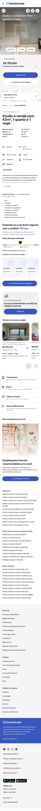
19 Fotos (12, 49)
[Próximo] (36, 366)
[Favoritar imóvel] (33, 11)
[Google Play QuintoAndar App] (9, 780)
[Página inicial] (15, 3)
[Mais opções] (37, 11)
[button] (20, 378)
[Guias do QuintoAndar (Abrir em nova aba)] (12, 749)
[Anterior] (28, 366)
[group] (15, 342)
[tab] (8, 194)
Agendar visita (20, 75)
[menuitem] (5, 105)
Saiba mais (20, 311)
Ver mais (8, 186)
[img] (15, 332)
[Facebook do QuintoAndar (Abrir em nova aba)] (4, 749)
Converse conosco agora (22, 82)
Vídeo (22, 49)
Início (4, 105)
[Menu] (3, 4)
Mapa (32, 49)
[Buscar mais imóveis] (4, 11)
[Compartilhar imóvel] (28, 11)
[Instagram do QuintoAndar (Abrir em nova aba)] (8, 749)
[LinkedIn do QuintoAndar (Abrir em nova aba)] (16, 749)
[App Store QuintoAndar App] (21, 780)
